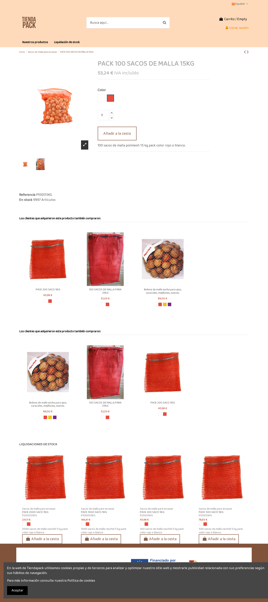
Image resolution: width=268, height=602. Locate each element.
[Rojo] (50, 301)
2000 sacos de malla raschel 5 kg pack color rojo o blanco (45, 531)
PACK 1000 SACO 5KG (94, 512)
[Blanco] (45, 301)
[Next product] (248, 52)
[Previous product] (245, 52)
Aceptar (17, 590)
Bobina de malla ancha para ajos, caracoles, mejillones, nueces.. (162, 291)
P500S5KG (205, 515)
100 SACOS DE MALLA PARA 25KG (105, 291)
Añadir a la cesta (117, 133)
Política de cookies (81, 580)
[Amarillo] (165, 304)
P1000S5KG (88, 515)
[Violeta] (169, 304)
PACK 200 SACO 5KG (48, 289)
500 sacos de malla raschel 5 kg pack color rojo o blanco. (221, 531)
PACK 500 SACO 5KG (211, 512)
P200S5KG (146, 515)
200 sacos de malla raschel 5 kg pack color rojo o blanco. (162, 531)
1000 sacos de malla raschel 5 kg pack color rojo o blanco (103, 531)
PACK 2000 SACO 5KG (35, 512)
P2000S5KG (29, 515)
